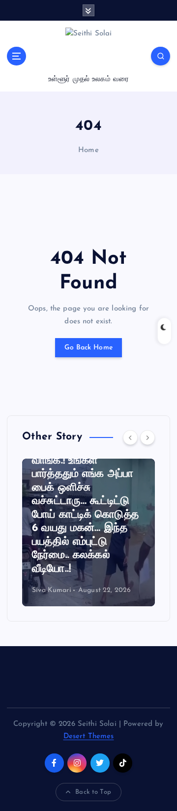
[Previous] (130, 437)
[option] (88, 532)
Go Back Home (88, 347)
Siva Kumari (51, 590)
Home (88, 150)
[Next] (147, 437)
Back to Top (93, 792)
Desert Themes (88, 736)
